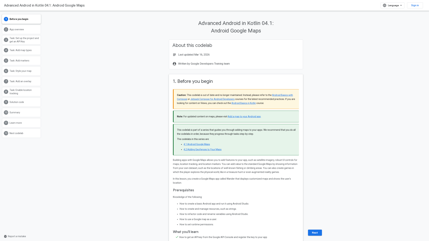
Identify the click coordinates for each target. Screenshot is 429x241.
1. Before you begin (193, 81)
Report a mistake (14, 236)
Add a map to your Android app (244, 116)
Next (315, 232)
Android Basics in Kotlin (243, 103)
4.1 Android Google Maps (197, 144)
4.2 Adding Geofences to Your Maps (203, 149)
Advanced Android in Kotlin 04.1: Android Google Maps (44, 5)
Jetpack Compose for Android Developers (212, 99)
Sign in (415, 5)
